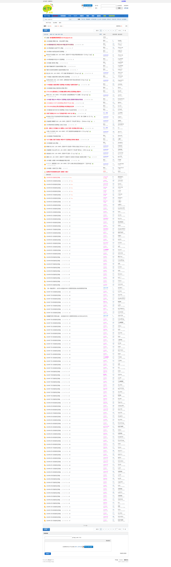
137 (113, 127)
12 (113, 142)
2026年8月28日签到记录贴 (53, 191)
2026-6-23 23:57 (121, 427)
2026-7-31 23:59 (121, 292)
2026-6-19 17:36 (121, 172)
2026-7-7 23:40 (121, 379)
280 (113, 139)
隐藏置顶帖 (100, 41)
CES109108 (120, 312)
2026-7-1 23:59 (121, 399)
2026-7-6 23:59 (121, 382)
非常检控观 (93, 19)
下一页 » (86, 525)
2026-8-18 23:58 (121, 226)
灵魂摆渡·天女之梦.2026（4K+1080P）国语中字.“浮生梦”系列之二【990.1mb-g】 (68, 150)
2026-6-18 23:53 (121, 445)
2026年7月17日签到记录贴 (53, 344)
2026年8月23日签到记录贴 (53, 208)
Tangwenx (120, 402)
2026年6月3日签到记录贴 (53, 496)
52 (91, 99)
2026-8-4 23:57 (121, 275)
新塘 (119, 506)
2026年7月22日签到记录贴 (53, 326)
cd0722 (104, 232)
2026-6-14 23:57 (121, 458)
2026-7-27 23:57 (121, 306)
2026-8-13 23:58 (121, 243)
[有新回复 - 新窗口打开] (45, 178)
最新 (51, 34)
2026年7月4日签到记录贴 (53, 389)
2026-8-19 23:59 (121, 223)
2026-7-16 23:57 (121, 347)
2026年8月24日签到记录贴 (53, 205)
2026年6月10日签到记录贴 (53, 472)
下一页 (124, 30)
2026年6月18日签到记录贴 (53, 444)
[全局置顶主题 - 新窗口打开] (45, 41)
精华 (59, 34)
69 (88, 84)
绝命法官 (114, 19)
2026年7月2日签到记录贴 (53, 396)
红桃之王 (120, 51)
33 (113, 146)
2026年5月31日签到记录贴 (53, 506)
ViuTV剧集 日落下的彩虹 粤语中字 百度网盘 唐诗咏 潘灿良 (62, 139)
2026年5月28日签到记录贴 (53, 517)
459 (113, 416)
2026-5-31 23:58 (121, 507)
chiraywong (120, 47)
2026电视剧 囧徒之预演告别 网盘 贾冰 (56, 88)
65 (113, 69)
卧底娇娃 (104, 19)
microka (119, 215)
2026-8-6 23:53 (121, 268)
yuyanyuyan (105, 55)
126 (113, 72)
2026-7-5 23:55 (121, 386)
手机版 (116, 560)
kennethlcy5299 (121, 208)
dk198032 (120, 287)
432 (113, 436)
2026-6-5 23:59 (121, 490)
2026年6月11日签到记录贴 (53, 468)
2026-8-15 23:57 (121, 237)
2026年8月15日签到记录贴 (53, 236)
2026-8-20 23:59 (121, 219)
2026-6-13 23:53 (121, 462)
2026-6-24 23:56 (121, 424)
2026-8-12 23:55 (121, 247)
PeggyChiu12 (121, 167)
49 (69, 323)
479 (113, 246)
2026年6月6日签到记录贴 (53, 486)
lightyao (119, 102)
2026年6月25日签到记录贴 (53, 420)
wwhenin (105, 284)
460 (113, 378)
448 (113, 343)
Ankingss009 (121, 405)
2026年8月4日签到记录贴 (53, 274)
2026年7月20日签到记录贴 (53, 333)
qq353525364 (121, 388)
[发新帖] (46, 30)
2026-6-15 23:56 (121, 455)
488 (113, 492)
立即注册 (126, 8)
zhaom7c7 (120, 450)
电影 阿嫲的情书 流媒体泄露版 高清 (56, 66)
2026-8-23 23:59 (121, 209)
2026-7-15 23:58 (121, 351)
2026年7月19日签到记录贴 (53, 337)
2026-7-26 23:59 (121, 309)
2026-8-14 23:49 (121, 240)
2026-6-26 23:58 (121, 417)
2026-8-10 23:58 (121, 254)
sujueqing (120, 84)
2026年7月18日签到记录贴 (53, 340)
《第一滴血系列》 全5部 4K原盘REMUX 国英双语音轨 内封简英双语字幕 (66, 288)
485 (113, 350)
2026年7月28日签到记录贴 (53, 302)
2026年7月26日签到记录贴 (53, 309)
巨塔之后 (119, 19)
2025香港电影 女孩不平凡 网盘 (54, 48)
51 (69, 302)
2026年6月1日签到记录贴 (53, 503)
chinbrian (105, 187)
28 (85, 110)
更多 (62, 34)
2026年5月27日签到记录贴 (53, 520)
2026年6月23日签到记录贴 (53, 427)
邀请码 (99, 16)
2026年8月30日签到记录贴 (53, 184)
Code (57, 541)
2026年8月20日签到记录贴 (53, 219)
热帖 (56, 34)
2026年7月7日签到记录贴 (53, 378)
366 (113, 124)
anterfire (119, 239)
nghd (119, 246)
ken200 (119, 478)
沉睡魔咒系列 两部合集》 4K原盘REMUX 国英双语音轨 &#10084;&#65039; (67, 316)
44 (69, 312)
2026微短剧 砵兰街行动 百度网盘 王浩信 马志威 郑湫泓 (61, 110)
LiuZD (119, 468)
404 (113, 232)
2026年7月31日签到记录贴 (53, 292)
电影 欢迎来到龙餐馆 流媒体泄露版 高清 (57, 70)
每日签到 (55, 16)
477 (113, 426)
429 (113, 44)
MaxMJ (119, 91)
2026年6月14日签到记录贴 (53, 458)
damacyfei (120, 135)
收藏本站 (50, 1)
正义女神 (99, 19)
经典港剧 (63, 16)
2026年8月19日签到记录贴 (53, 222)
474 (113, 468)
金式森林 (124, 19)
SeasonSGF (105, 242)
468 (113, 180)
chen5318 (120, 294)
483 (113, 322)
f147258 (119, 242)
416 (113, 440)
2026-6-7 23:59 (121, 483)
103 (113, 91)
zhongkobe (120, 142)
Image (50, 541)
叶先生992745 (121, 99)
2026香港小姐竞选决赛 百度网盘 (55, 51)
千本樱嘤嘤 (106, 249)
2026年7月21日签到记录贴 (53, 330)
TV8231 (119, 280)
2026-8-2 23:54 (121, 282)
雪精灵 (119, 120)
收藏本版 (119, 26)
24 (85, 113)
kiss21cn (120, 218)
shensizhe (105, 388)
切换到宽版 (127, 1)
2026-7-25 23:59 (121, 313)
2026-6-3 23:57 (121, 497)
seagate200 (120, 481)
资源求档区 (112, 16)
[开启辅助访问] (120, 1)
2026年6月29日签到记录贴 (53, 406)
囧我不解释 (120, 426)
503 (113, 301)
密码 (96, 8)
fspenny (119, 183)
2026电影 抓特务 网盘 (52, 63)
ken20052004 (121, 163)
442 (113, 284)
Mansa (119, 87)
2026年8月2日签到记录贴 (53, 281)
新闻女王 (109, 19)
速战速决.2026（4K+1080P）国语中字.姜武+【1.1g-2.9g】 (62, 153)
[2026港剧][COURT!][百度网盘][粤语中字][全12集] (60, 103)
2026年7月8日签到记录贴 (53, 375)
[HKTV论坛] (48, 13)
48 (69, 226)
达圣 (119, 263)
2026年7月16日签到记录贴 (53, 347)
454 (113, 242)
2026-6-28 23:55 (121, 410)
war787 (119, 475)
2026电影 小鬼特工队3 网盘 (53, 168)
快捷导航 (122, 16)
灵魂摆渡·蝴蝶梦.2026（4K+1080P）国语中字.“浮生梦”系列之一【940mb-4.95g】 (68, 121)
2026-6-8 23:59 (121, 479)
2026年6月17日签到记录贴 (53, 448)
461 (113, 194)
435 (113, 433)
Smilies (59, 541)
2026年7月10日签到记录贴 (53, 368)
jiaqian (119, 353)
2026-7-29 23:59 (121, 299)
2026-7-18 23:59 (121, 341)
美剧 (93, 16)
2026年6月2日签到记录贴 (53, 500)
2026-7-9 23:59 (121, 372)
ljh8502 (119, 457)
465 (113, 319)
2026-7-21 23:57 (121, 330)
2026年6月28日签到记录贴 (53, 409)
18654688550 (121, 124)
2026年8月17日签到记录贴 (53, 229)
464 (113, 197)
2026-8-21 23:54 (121, 216)
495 (113, 326)
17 (72, 48)
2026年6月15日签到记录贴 (53, 454)
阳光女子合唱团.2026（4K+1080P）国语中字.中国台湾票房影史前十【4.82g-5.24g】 (69, 54)
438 (113, 312)
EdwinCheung (121, 423)
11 (113, 51)
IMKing (105, 301)
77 (113, 163)
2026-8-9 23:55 (121, 257)
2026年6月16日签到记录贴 (53, 451)
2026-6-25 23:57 (121, 420)
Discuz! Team (51, 561)
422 (113, 235)
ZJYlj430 (120, 109)
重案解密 (88, 19)
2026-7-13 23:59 (121, 358)
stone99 (119, 378)
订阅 (126, 26)
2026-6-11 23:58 (121, 469)
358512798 (105, 287)
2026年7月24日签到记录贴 (53, 319)
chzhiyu (119, 326)
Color (48, 541)
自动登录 (120, 5)
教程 (104, 16)
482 (113, 332)
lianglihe (119, 40)
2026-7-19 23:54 (121, 337)
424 (113, 280)
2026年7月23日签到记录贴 (53, 323)
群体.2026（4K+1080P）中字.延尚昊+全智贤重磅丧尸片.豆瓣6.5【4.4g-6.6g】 (67, 94)
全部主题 (46, 34)
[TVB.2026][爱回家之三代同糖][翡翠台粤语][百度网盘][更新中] (63, 91)
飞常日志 (83, 19)
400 (113, 211)
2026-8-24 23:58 (121, 205)
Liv (118, 127)
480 (113, 450)
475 (113, 357)
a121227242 (120, 152)
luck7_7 (119, 277)
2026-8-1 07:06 (121, 289)
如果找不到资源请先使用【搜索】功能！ (57, 171)
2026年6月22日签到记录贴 (53, 430)
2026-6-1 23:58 (121, 503)
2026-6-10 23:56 (121, 472)
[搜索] (75, 19)
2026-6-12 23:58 (121, 465)
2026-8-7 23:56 (121, 264)
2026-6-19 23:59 (121, 441)
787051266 (120, 76)
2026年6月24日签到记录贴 (53, 423)
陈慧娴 (119, 301)
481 (113, 423)
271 (113, 109)
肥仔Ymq (120, 256)
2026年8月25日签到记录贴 (53, 201)
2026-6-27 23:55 (121, 413)
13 (92, 73)
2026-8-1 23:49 (121, 285)
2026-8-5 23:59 (121, 271)
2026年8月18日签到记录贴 (53, 226)
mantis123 (120, 69)
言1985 (119, 343)
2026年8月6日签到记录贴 (53, 267)
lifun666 (119, 398)
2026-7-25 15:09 (121, 316)
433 (113, 360)
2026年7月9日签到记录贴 (53, 371)
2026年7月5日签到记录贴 (53, 385)
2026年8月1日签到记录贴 (53, 285)
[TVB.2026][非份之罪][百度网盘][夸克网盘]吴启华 (60, 106)
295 (113, 159)
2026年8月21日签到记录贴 (53, 215)
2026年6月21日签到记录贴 (53, 434)
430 (113, 384)
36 (113, 55)
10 (113, 152)
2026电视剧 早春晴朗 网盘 (53, 136)
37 (75, 124)
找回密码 (126, 5)
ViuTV (75, 16)
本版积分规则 (123, 553)
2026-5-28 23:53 (121, 517)
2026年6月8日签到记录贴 (53, 479)
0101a (119, 509)
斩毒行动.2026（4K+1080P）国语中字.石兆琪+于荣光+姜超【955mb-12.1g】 (67, 146)
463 (113, 218)
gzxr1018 (120, 156)
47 (69, 181)
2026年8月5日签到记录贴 (53, 271)
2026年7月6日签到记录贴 (53, 382)
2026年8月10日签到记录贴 (53, 253)
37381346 (120, 194)
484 (113, 454)
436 (113, 509)
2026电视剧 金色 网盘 (52, 143)
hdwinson (120, 274)
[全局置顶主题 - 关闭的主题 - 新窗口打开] (45, 172)
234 (113, 112)
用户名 (96, 5)
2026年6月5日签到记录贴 (53, 489)
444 (113, 222)
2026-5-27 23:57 (121, 521)
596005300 (120, 499)
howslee (119, 105)
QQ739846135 (121, 308)
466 (113, 267)
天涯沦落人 (106, 218)
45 (69, 191)
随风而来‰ (120, 176)
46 (83, 103)
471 (113, 274)
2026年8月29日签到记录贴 (53, 188)
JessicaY (120, 249)
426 (113, 183)
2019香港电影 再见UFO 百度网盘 (55, 59)
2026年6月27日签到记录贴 (53, 413)
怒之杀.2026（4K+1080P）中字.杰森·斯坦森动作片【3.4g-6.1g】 (64, 73)
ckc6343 (119, 95)
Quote (54, 541)
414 (113, 256)
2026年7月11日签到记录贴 (53, 364)
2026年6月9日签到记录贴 (53, 475)
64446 (119, 225)
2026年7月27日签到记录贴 (53, 305)
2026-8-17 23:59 (121, 230)
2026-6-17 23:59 (121, 448)
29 (88, 139)
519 (113, 99)
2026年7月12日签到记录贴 (53, 361)
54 (113, 116)
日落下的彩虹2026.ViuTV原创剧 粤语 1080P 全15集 (60, 113)
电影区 (82, 16)
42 (113, 156)
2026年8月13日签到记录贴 (53, 243)
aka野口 (119, 204)
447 (113, 475)
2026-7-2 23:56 (121, 396)
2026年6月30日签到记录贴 (53, 402)
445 (113, 263)
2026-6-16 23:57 (121, 451)
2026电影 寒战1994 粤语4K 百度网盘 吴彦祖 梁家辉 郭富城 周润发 (64, 99)
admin (104, 37)
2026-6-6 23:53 (121, 486)
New (71, 177)
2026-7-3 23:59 (121, 393)
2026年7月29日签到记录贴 (53, 298)
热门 (54, 34)
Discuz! (49, 560)
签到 (60, 22)
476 (113, 225)
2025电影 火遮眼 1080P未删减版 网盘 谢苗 (58, 160)
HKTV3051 (120, 350)
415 (113, 208)
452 (113, 215)
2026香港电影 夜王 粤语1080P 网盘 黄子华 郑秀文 (60, 44)
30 (78, 160)
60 (83, 106)
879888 (119, 159)
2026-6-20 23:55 (121, 438)
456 (113, 204)
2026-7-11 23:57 (121, 365)
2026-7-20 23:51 (121, 334)
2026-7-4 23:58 (121, 389)
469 (113, 270)
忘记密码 (124, 1)
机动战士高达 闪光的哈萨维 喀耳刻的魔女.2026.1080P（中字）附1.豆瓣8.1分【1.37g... (70, 116)
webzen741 (105, 176)
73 (113, 58)
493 (113, 488)
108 (113, 131)
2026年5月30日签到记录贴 (53, 510)
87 (113, 176)
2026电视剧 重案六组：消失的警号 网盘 (57, 41)
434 (113, 364)
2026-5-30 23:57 (121, 510)
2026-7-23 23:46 (121, 323)
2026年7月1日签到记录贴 (53, 399)
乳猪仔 (119, 235)
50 (69, 326)
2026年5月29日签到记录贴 (53, 513)
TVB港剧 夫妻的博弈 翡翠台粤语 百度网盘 (58, 76)
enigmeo (119, 116)
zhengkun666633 (121, 228)
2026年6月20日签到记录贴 (53, 437)
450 (113, 336)
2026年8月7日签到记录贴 (53, 264)
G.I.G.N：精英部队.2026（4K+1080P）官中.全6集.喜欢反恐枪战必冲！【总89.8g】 (69, 163)
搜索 (70, 19)
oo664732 (120, 492)
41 (69, 212)
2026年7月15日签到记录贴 (53, 350)
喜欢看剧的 (120, 222)
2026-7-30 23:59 (121, 295)
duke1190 (120, 409)
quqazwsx (120, 454)
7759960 (120, 357)
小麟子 (119, 139)
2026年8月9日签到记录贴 (53, 257)
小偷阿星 (120, 339)
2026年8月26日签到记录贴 (53, 198)
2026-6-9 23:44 (121, 476)
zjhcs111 (120, 131)
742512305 (120, 180)
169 (113, 80)
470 (113, 346)
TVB (69, 16)
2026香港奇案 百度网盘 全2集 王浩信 (56, 124)
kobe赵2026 (120, 436)
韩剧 (87, 16)
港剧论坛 (126, 560)
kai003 (119, 305)
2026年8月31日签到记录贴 (53, 181)
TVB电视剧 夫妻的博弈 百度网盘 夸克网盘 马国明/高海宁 (62, 84)
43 (82, 44)
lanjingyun (120, 197)
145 (113, 95)
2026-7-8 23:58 (121, 375)
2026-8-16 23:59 (121, 233)
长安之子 (105, 201)
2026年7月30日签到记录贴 (53, 295)
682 (113, 84)
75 (113, 65)
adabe (119, 270)
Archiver (121, 560)
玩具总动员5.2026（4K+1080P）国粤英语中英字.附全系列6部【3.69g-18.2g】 (67, 80)
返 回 (97, 30)
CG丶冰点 (105, 112)
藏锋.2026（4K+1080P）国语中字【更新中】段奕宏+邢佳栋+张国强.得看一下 (67, 157)
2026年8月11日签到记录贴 (53, 250)
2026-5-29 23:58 (121, 514)
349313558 (120, 187)
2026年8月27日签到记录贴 (53, 195)
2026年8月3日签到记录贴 (53, 278)
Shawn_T (120, 44)
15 (55, 96)
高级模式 (108, 540)
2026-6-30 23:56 (121, 403)
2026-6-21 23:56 (121, 434)
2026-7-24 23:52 (121, 320)
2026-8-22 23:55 (121, 212)
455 (113, 201)
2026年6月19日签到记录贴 (53, 441)
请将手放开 (120, 232)
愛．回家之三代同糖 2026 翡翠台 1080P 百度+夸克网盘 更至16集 (64, 128)
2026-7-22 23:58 (121, 327)
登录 (76, 546)
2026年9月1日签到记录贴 (53, 177)
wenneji (105, 180)
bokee (119, 211)
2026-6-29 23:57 (121, 406)
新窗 (100, 34)
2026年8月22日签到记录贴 (53, 212)
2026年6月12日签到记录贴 (53, 465)
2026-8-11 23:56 (121, 250)
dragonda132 (120, 80)
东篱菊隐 (120, 433)
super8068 (120, 112)
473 (113, 298)
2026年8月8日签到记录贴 (53, 260)
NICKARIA (120, 461)
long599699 (120, 58)
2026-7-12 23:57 (121, 361)
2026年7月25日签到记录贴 (53, 312)
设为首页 (45, 1)
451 (113, 308)
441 (113, 190)
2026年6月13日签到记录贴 (53, 461)
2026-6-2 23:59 (121, 500)
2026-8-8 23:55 (121, 261)
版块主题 (48, 174)
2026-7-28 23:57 (121, 302)
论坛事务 (55, 22)
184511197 (120, 72)
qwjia (119, 485)
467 (113, 228)
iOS (119, 367)
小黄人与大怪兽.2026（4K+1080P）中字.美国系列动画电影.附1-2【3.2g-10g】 (67, 131)
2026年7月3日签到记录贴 (53, 392)
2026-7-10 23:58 (121, 368)
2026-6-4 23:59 (121, 493)
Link (52, 541)
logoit (119, 336)
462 (113, 239)
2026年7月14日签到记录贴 (53, 354)
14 (92, 128)
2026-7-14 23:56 (121, 354)
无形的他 (120, 149)
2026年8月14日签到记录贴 (53, 240)
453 (113, 102)
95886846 (120, 146)
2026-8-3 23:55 (121, 278)
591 (113, 105)
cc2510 (119, 190)
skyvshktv (120, 384)
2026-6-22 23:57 (121, 431)
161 (113, 47)
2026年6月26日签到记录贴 (53, 416)
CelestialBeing (121, 260)
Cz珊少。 (120, 201)
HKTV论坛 (47, 16)
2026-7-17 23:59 (121, 344)
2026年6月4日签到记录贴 (53, 493)
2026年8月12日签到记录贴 (53, 247)
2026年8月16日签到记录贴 (53, 233)
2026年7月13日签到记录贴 (53, 357)
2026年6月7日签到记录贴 (53, 482)
